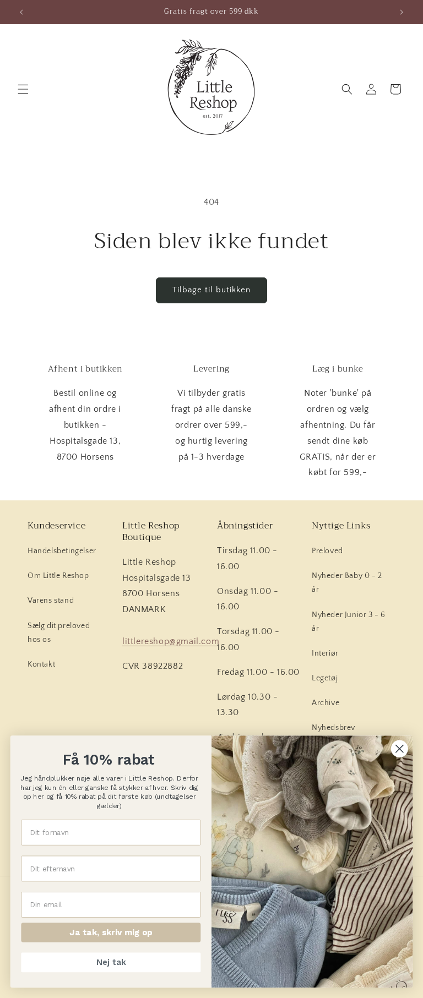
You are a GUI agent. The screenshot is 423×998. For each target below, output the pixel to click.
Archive (325, 703)
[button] (23, 89)
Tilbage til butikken (211, 290)
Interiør (325, 653)
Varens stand (51, 600)
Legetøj (325, 678)
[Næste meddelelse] (401, 12)
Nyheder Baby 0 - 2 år (347, 582)
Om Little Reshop (58, 575)
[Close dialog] (400, 749)
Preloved (327, 551)
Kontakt (41, 664)
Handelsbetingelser (62, 551)
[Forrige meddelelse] (21, 12)
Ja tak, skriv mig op (110, 932)
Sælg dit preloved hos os (59, 632)
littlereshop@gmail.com (170, 641)
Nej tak (111, 962)
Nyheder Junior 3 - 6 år (349, 621)
